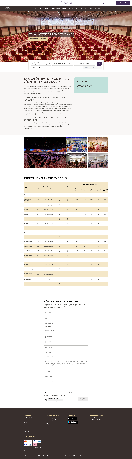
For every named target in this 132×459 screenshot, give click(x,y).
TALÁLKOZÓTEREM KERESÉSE (38, 39)
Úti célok (25, 429)
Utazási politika (68, 456)
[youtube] (47, 423)
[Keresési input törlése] (49, 63)
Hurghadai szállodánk (34, 88)
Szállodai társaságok (58, 456)
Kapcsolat (26, 427)
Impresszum (34, 456)
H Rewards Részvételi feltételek (45, 456)
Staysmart (26, 420)
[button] (45, 152)
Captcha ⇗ (59, 401)
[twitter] (55, 419)
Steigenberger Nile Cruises (29, 431)
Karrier (25, 422)
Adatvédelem (26, 456)
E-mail (79, 89)
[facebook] (47, 419)
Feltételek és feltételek (78, 456)
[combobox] (41, 64)
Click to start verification (55, 400)
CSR (24, 424)
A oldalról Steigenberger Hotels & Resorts (33, 418)
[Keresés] (99, 64)
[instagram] (51, 419)
